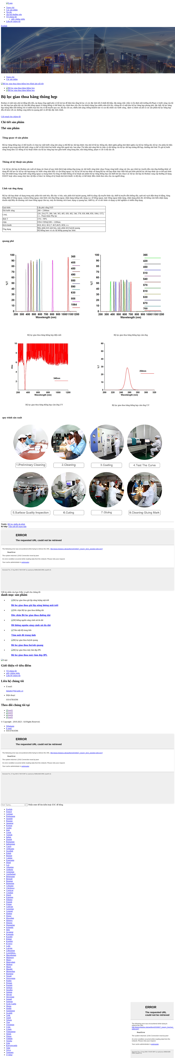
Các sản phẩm (12, 10)
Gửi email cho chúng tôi (11, 116)
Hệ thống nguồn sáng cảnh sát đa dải (31, 625)
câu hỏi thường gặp (14, 14)
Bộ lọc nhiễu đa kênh (16, 524)
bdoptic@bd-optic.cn (14, 691)
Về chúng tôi (11, 17)
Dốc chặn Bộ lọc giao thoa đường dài (30, 615)
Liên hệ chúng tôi (13, 21)
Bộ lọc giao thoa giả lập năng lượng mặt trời (34, 605)
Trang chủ (10, 7)
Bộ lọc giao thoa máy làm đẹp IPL (29, 655)
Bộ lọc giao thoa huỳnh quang (27, 645)
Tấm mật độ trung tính (17, 526)
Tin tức (9, 12)
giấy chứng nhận (18, 19)
